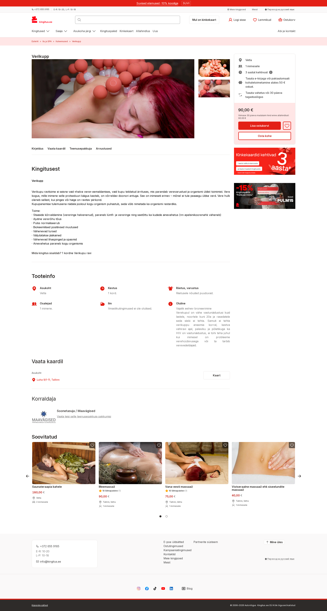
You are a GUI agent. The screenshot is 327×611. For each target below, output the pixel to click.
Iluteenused (62, 41)
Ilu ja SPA (47, 41)
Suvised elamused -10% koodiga (157, 3)
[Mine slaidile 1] (160, 516)
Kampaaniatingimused (177, 550)
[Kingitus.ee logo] (44, 21)
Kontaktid (169, 554)
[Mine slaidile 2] (167, 516)
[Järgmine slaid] (299, 476)
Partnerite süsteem (205, 542)
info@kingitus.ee (50, 561)
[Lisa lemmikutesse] (287, 126)
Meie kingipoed (173, 558)
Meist (167, 562)
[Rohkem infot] (271, 72)
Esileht (35, 41)
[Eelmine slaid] (28, 476)
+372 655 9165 (49, 546)
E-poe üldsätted (174, 542)
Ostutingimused (173, 546)
